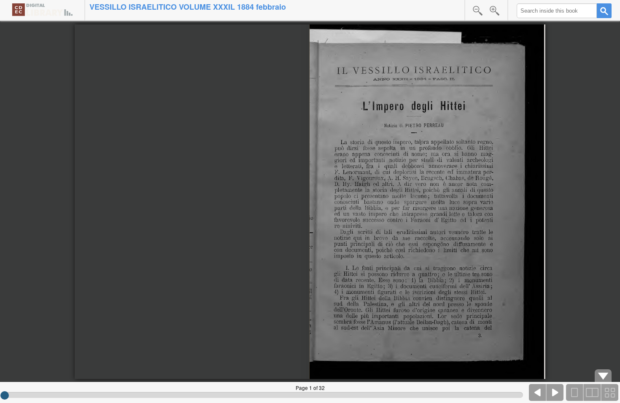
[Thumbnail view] (609, 392)
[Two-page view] (592, 392)
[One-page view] (575, 392)
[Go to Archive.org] (42, 9)
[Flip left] (538, 392)
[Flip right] (555, 392)
